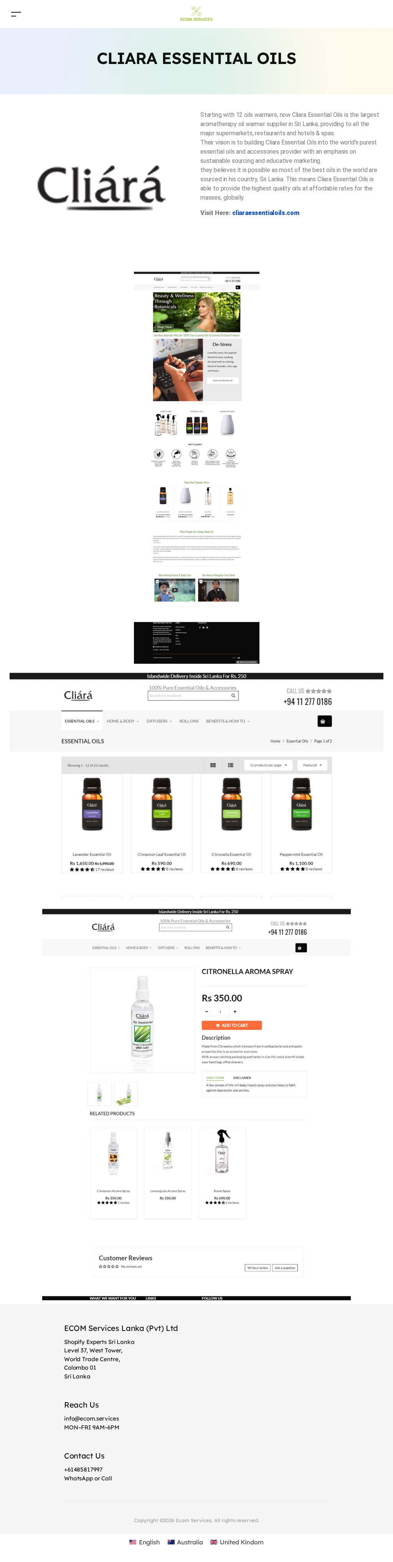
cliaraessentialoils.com (265, 213)
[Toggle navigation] (16, 14)
